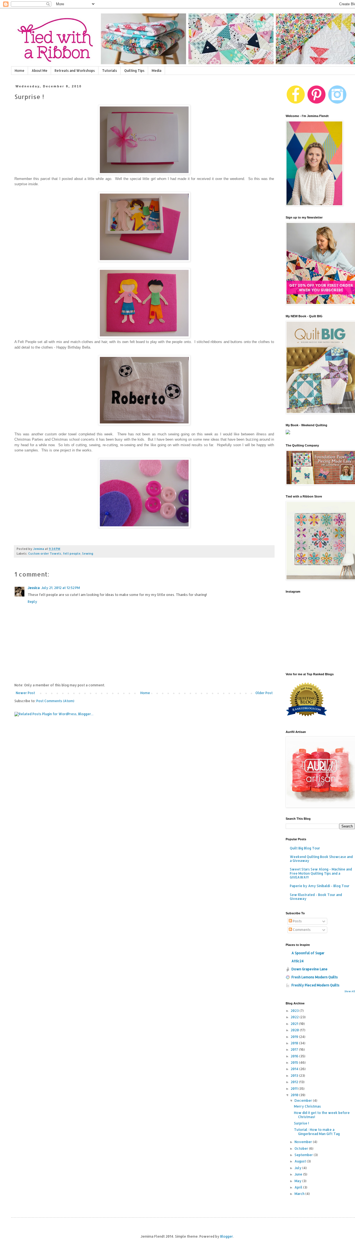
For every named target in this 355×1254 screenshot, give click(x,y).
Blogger (226, 1236)
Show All (349, 991)
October (302, 1148)
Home (19, 70)
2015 (295, 1062)
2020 (295, 1030)
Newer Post (25, 693)
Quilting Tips (134, 70)
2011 (294, 1089)
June (299, 1174)
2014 (295, 1069)
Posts (297, 921)
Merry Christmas (307, 1106)
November (304, 1142)
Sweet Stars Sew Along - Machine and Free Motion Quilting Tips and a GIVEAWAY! (321, 873)
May (298, 1181)
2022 (295, 1017)
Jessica (34, 588)
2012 (295, 1082)
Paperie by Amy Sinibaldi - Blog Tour (319, 886)
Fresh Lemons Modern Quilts (314, 977)
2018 (295, 1043)
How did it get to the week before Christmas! (322, 1115)
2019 (295, 1037)
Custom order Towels (44, 553)
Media (156, 70)
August (301, 1161)
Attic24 (297, 961)
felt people (71, 553)
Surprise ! (301, 1123)
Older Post (264, 693)
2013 (295, 1075)
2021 (295, 1024)
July (298, 1168)
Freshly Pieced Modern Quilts (315, 985)
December (304, 1100)
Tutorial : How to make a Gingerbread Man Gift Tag (317, 1132)
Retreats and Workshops (75, 70)
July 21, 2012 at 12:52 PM (60, 588)
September (304, 1155)
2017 (295, 1049)
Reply (32, 602)
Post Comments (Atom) (55, 701)
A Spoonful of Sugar (307, 953)
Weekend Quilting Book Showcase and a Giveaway (321, 859)
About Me (39, 70)
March (300, 1194)
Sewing (87, 553)
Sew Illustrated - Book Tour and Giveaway (316, 897)
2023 (295, 1011)
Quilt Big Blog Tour (305, 848)
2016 (295, 1056)
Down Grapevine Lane (309, 969)
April (299, 1187)
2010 (295, 1095)
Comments (301, 930)
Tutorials (109, 70)
